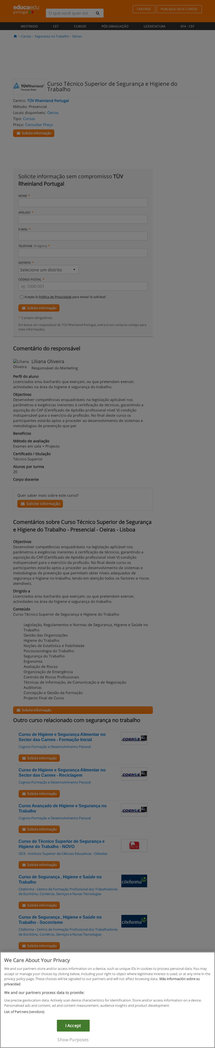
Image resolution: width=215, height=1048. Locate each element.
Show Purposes (73, 1040)
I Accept (73, 1025)
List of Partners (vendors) (24, 1011)
